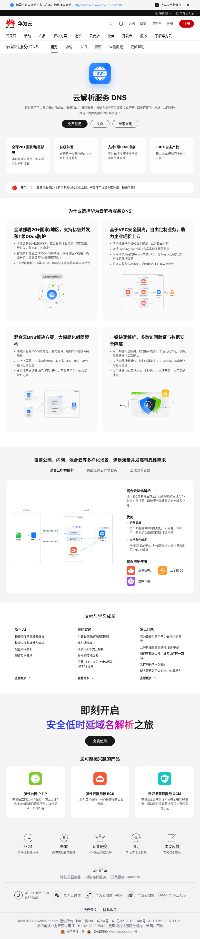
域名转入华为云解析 (91, 649)
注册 (186, 23)
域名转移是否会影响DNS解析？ (160, 671)
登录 (170, 23)
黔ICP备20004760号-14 (95, 921)
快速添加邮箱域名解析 (29, 643)
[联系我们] (121, 23)
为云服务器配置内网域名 (94, 636)
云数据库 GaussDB (125, 877)
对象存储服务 (96, 877)
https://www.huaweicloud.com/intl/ (98, 5)
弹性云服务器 (70, 877)
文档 (131, 23)
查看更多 (21, 678)
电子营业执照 (75, 932)
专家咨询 (125, 124)
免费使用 (74, 124)
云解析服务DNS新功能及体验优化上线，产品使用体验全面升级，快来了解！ (87, 187)
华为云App (187, 13)
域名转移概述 (86, 643)
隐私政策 (110, 910)
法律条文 (90, 910)
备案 (143, 23)
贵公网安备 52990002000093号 (115, 932)
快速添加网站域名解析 (29, 636)
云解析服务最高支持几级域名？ (160, 647)
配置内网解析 (23, 649)
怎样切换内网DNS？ (153, 664)
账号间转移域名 (88, 655)
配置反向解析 (23, 655)
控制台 (156, 23)
